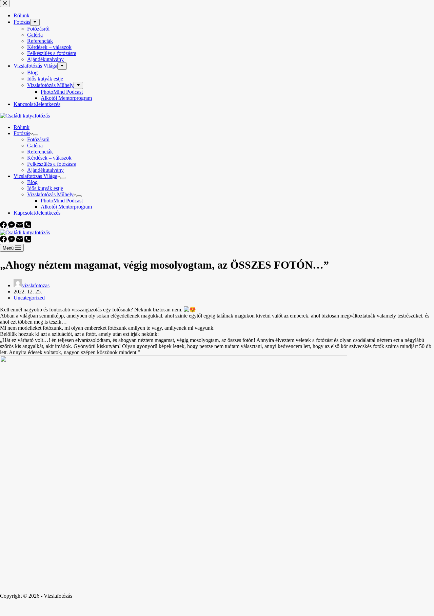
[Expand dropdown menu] (35, 135)
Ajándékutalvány (45, 170)
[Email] (20, 226)
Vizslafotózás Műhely (50, 194)
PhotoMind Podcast (62, 200)
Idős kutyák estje (45, 188)
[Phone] (27, 226)
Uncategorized (29, 298)
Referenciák (40, 152)
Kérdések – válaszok (49, 158)
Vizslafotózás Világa (35, 176)
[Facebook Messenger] (12, 226)
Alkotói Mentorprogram (66, 207)
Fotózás (22, 133)
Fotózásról (38, 139)
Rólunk (21, 127)
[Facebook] (4, 226)
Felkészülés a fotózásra (51, 164)
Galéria (35, 145)
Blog (32, 182)
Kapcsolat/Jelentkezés (37, 213)
